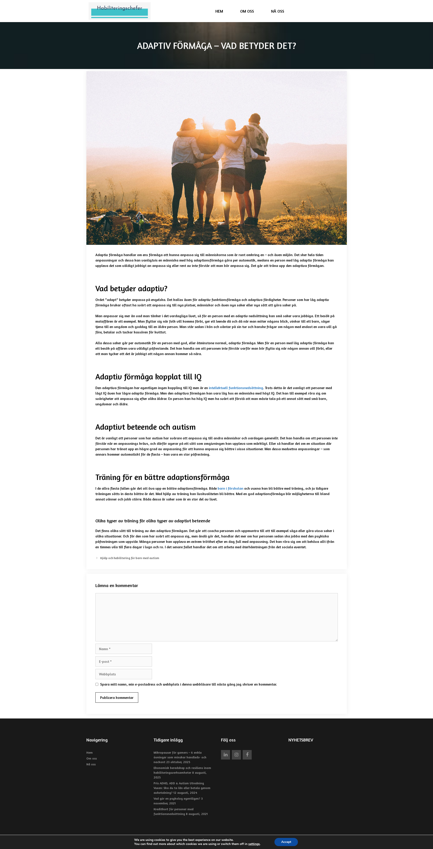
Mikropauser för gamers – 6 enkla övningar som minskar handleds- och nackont (180, 757)
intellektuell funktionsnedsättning (236, 387)
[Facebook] (247, 755)
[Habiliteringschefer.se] (121, 11)
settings (254, 844)
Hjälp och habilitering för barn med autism (129, 558)
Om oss (247, 11)
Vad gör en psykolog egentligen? (177, 798)
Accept (286, 842)
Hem (219, 11)
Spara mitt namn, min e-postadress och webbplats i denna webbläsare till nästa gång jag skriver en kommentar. (188, 684)
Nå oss (277, 11)
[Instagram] (236, 755)
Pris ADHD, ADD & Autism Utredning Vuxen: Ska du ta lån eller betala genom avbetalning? (182, 787)
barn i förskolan (230, 488)
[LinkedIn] (225, 755)
